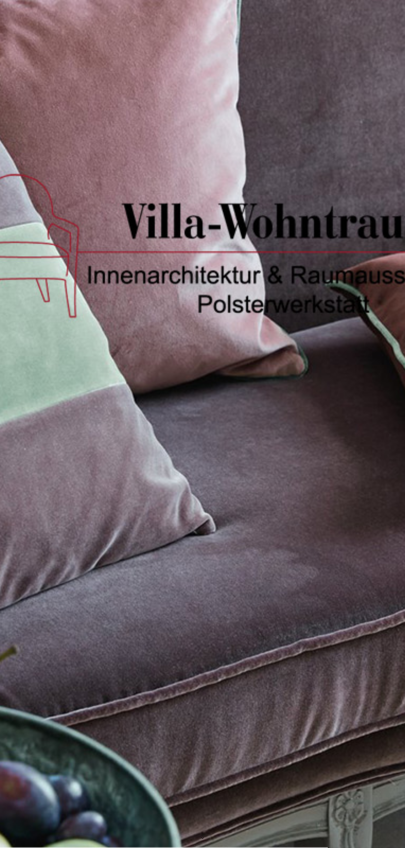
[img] (202, 424)
